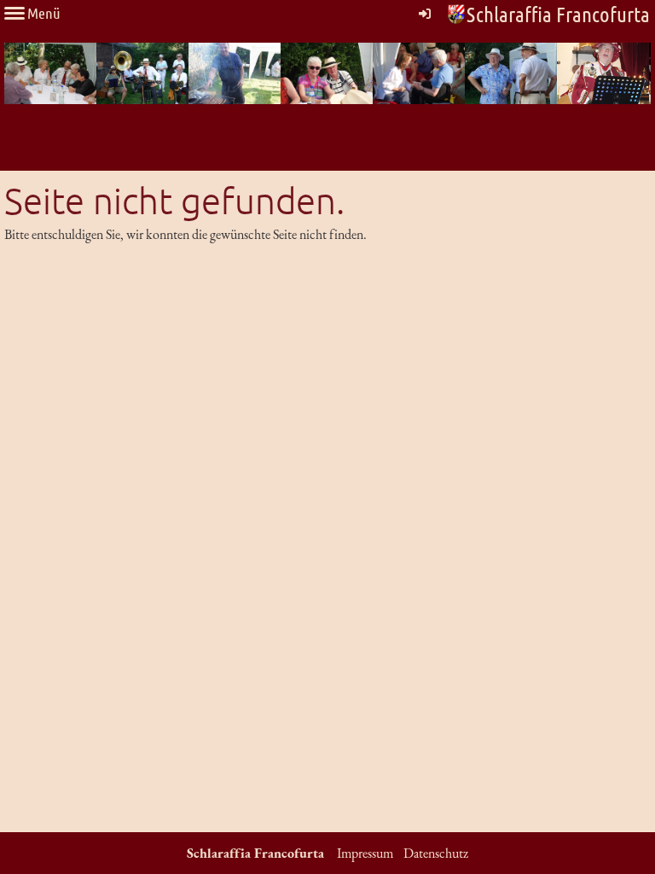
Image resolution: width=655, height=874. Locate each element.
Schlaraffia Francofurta (558, 13)
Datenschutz (435, 853)
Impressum (365, 853)
